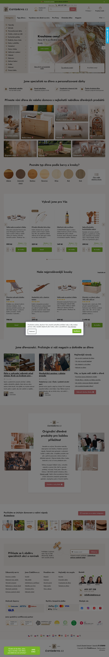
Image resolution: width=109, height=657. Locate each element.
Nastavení (32, 331)
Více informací (72, 327)
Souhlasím (77, 331)
